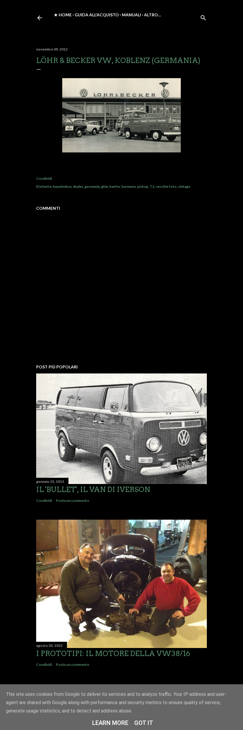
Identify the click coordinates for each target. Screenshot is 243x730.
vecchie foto (166, 186)
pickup (142, 186)
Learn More (110, 722)
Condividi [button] (44, 178)
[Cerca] (203, 16)
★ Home (63, 14)
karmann (129, 186)
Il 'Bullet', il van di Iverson (93, 489)
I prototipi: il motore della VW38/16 (113, 653)
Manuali (131, 14)
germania (92, 186)
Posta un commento (72, 500)
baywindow (62, 186)
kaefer (114, 186)
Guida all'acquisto (97, 14)
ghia (104, 186)
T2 (152, 186)
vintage (184, 186)
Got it (143, 722)
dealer (78, 186)
